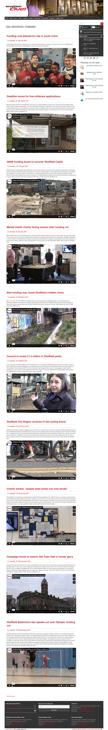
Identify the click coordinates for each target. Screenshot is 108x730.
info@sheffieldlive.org (87, 707)
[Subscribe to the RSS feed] (62, 18)
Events (31, 18)
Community (37, 18)
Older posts (11, 696)
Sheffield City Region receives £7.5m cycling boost (36, 421)
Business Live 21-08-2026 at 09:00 (94, 92)
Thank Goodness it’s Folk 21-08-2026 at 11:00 (94, 79)
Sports (20, 18)
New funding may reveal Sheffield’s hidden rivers (35, 292)
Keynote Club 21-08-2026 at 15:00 (13, 706)
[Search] (101, 23)
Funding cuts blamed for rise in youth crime (32, 36)
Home (6, 18)
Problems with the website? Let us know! (83, 729)
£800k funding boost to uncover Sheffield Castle (35, 161)
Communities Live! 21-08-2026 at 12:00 (94, 73)
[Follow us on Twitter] (88, 58)
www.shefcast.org (50, 723)
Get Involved (45, 18)
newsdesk (12, 40)
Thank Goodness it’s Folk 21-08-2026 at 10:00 (94, 86)
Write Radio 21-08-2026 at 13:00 (94, 65)
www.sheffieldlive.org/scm (19, 723)
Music (15, 18)
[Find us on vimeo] (97, 58)
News (11, 18)
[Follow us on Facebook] (84, 58)
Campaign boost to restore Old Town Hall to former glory (40, 556)
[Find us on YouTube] (94, 58)
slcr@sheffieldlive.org (82, 725)
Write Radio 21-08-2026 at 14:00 (13, 710)
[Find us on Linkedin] (91, 58)
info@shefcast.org (48, 725)
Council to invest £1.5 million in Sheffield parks (34, 356)
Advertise (52, 18)
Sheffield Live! (11, 729)
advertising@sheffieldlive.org (85, 711)
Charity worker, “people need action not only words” (37, 488)
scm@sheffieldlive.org (16, 725)
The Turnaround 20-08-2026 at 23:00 (94, 98)
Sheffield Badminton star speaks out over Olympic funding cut (41, 623)
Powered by (97, 729)
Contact (58, 18)
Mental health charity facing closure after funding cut (38, 227)
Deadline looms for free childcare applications (33, 96)
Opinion (25, 18)
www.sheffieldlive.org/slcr (84, 723)
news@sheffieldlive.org (84, 709)
